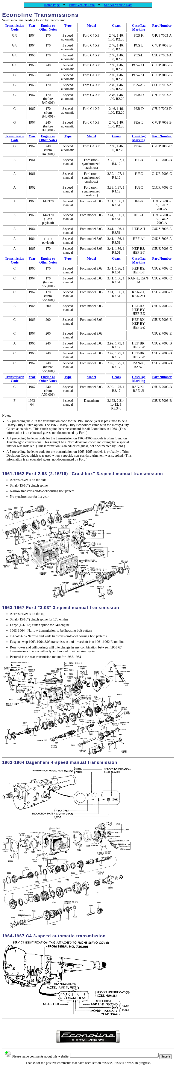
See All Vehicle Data (118, 5)
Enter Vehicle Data (82, 5)
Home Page (52, 5)
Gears (116, 25)
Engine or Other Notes (48, 27)
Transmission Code (14, 27)
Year (32, 25)
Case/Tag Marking (139, 27)
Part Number (162, 25)
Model (91, 25)
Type (67, 25)
